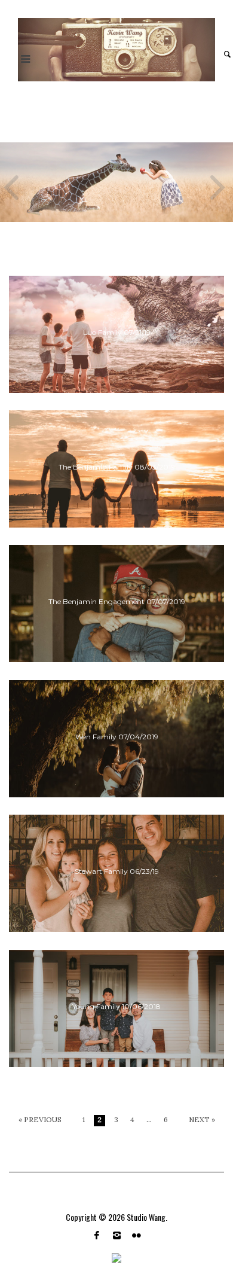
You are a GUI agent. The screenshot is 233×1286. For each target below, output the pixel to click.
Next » (202, 1120)
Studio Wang (146, 1217)
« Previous (40, 1120)
